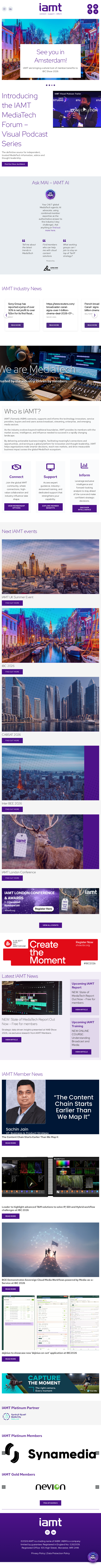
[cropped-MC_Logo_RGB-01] (14, 1413)
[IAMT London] (50, 889)
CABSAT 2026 (11, 735)
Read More (15, 325)
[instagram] (4, 9)
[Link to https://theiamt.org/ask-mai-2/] (89, 6)
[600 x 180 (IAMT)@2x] (50, 938)
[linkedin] (10, 9)
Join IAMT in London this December (50, 56)
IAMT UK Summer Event (17, 597)
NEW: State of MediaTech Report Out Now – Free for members (28, 1021)
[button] (46, 85)
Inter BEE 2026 (12, 803)
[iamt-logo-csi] (50, 4)
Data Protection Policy (58, 1548)
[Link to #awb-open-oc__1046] (89, 11)
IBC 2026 (8, 666)
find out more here (52, 229)
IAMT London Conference (19, 872)
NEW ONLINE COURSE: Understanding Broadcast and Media (81, 1038)
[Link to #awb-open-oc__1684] (95, 11)
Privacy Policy (38, 1548)
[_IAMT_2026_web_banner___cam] (50, 1374)
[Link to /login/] (95, 6)
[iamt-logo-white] (50, 1514)
